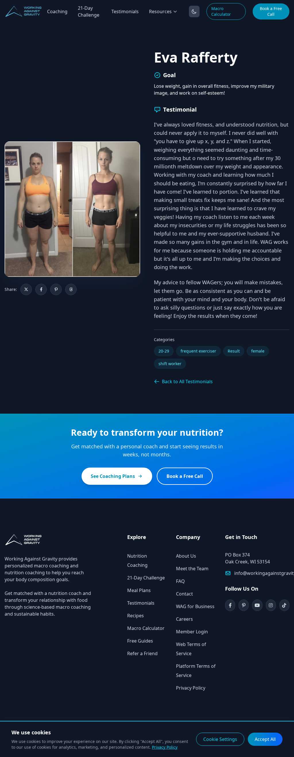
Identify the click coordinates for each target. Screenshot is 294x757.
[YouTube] (257, 605)
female (257, 351)
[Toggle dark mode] (194, 11)
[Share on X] (26, 289)
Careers (184, 619)
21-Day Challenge (88, 11)
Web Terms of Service (191, 649)
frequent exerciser (198, 351)
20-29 (163, 351)
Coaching (57, 11)
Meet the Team (192, 568)
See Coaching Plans (113, 476)
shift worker (169, 363)
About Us (186, 556)
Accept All (265, 739)
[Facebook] (230, 605)
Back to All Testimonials (187, 381)
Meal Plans (139, 590)
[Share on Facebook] (41, 289)
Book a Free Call (271, 11)
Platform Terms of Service (196, 670)
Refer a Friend (142, 653)
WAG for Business (195, 606)
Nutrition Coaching (137, 560)
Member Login (192, 631)
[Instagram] (271, 605)
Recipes (135, 615)
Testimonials (125, 11)
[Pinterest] (244, 605)
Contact (184, 594)
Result (234, 351)
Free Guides (140, 641)
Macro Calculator (221, 11)
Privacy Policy (190, 688)
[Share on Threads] (71, 289)
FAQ (180, 581)
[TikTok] (284, 605)
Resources (160, 11)
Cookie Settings (220, 739)
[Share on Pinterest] (56, 289)
